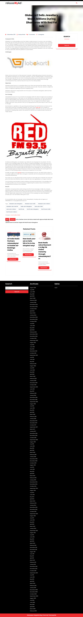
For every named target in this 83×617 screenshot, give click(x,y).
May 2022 (32, 349)
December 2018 (33, 397)
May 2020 (32, 372)
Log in (56, 287)
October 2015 (33, 463)
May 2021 (32, 361)
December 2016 (33, 433)
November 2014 (33, 484)
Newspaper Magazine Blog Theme (36, 615)
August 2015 (33, 465)
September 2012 (34, 530)
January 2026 (33, 302)
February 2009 (33, 611)
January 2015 (33, 480)
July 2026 (32, 289)
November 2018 (33, 399)
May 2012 (32, 539)
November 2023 (33, 319)
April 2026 (32, 296)
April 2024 (32, 311)
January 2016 (33, 456)
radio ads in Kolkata (11, 209)
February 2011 (33, 562)
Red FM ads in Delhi (45, 209)
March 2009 (32, 608)
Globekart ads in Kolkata (44, 203)
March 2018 (32, 414)
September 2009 (34, 596)
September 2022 (34, 340)
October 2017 (33, 425)
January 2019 (33, 395)
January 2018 (33, 418)
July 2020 (32, 368)
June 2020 (32, 370)
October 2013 (33, 511)
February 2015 (33, 477)
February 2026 (33, 300)
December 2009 (34, 589)
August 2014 (33, 490)
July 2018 (32, 406)
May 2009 (32, 604)
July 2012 (32, 534)
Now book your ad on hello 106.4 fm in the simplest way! (29, 242)
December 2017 (33, 420)
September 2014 (34, 488)
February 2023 (33, 332)
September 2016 (34, 439)
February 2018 (33, 416)
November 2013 (33, 509)
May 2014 (32, 496)
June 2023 (32, 325)
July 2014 (32, 492)
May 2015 (32, 471)
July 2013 (32, 518)
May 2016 (32, 448)
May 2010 (32, 579)
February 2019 (33, 393)
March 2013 (32, 526)
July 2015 (32, 467)
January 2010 (33, 587)
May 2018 (32, 410)
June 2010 (32, 577)
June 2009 (32, 602)
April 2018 (32, 412)
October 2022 (33, 338)
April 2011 (32, 558)
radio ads (38, 107)
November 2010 (33, 568)
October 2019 (33, 384)
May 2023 (32, 327)
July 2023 (32, 323)
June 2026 (32, 292)
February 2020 (33, 378)
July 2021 (32, 357)
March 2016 (32, 452)
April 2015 (32, 473)
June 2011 (32, 553)
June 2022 (32, 346)
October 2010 (33, 570)
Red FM (19, 172)
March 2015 (32, 475)
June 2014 (32, 494)
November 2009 (34, 591)
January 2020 (33, 380)
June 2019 (32, 389)
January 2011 (33, 564)
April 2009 (32, 606)
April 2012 (32, 541)
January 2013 (33, 528)
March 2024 (32, 313)
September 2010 (34, 573)
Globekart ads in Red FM (12, 206)
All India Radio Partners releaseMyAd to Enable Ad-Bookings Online (13, 244)
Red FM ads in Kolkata (11, 212)
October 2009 (33, 594)
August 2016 (33, 442)
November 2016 (33, 435)
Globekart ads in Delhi (30, 203)
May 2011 (32, 556)
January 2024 (33, 315)
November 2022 (33, 336)
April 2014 (32, 499)
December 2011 (33, 547)
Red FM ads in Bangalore (33, 209)
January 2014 (33, 505)
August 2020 (33, 365)
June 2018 (32, 408)
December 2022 (33, 334)
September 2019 (34, 387)
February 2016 (33, 454)
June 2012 (32, 537)
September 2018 (34, 401)
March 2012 (32, 543)
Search (67, 36)
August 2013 (33, 515)
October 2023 (33, 321)
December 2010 (33, 566)
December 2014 (33, 482)
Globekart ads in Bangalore (15, 203)
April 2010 (32, 581)
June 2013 (32, 520)
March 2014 (32, 501)
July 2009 (32, 600)
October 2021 (33, 353)
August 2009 (33, 598)
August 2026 (33, 287)
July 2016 (32, 444)
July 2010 (32, 575)
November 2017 (33, 422)
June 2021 (32, 359)
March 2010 (32, 583)
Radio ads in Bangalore (26, 206)
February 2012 (33, 545)
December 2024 (34, 304)
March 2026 (32, 298)
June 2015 (32, 469)
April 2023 (32, 330)
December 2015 (33, 458)
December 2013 (33, 507)
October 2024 (33, 308)
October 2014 (33, 486)
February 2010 (33, 585)
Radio (18, 215)
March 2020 (32, 376)
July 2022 (32, 344)
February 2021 (33, 363)
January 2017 (33, 431)
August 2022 (33, 342)
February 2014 (33, 503)
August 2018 (33, 404)
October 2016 (33, 437)
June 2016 (32, 446)
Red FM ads (21, 209)
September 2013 (34, 513)
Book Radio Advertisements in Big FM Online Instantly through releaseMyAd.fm (44, 251)
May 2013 (32, 522)
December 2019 (33, 382)
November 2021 (33, 351)
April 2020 (32, 374)
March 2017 (32, 429)
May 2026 (32, 294)
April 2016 (32, 450)
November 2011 (33, 549)
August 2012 (33, 532)
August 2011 (32, 551)
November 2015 (33, 461)
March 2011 (32, 560)
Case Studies (13, 215)
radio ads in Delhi (39, 206)
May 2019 (32, 391)
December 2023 (34, 317)
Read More (13, 259)
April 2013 (32, 524)
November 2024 (34, 306)
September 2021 (34, 355)
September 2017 (34, 427)
